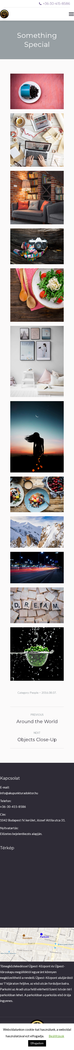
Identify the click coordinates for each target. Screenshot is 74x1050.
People (34, 692)
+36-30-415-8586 (56, 4)
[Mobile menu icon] (71, 14)
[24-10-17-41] (37, 494)
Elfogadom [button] (37, 1043)
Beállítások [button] (56, 1036)
